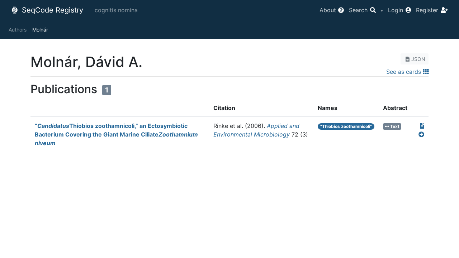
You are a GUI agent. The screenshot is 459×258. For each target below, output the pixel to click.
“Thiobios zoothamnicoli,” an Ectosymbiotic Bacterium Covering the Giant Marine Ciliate (116, 134)
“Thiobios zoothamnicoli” (346, 126)
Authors (18, 30)
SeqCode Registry (51, 10)
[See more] (421, 134)
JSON (418, 59)
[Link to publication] (422, 125)
